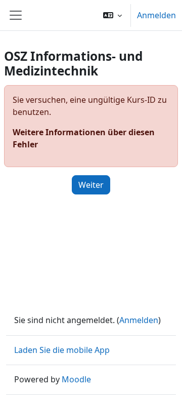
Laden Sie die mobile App (62, 350)
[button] (112, 15)
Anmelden (156, 15)
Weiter (91, 184)
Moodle (76, 379)
